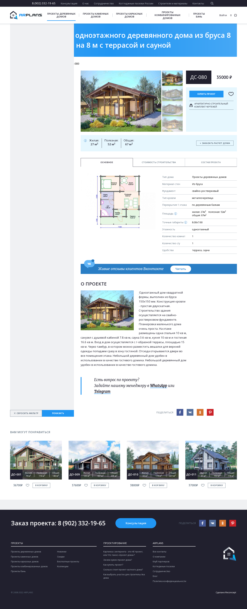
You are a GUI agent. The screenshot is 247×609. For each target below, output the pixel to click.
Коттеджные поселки (164, 566)
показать (58, 413)
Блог (155, 576)
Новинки (61, 551)
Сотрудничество (104, 3)
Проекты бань (199, 15)
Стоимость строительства (159, 162)
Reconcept (230, 592)
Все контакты (159, 551)
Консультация (69, 3)
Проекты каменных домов (96, 15)
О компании (159, 556)
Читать (180, 269)
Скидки (61, 556)
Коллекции (62, 566)
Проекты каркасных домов (129, 15)
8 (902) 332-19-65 (44, 3)
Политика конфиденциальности (169, 581)
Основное (106, 162)
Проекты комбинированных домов (167, 15)
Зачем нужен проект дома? (117, 559)
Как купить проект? (113, 564)
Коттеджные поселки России (136, 3)
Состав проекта (211, 162)
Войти (223, 15)
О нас (85, 3)
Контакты (198, 3)
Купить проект (206, 94)
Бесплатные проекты (68, 561)
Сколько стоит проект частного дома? (123, 569)
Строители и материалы (172, 3)
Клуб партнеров (161, 561)
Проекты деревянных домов (61, 15)
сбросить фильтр (26, 413)
